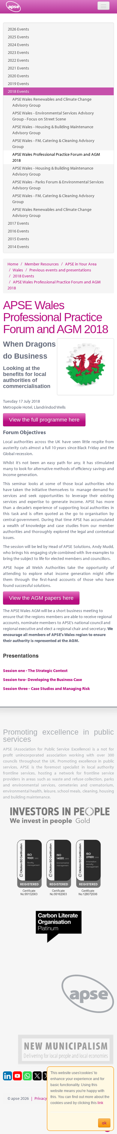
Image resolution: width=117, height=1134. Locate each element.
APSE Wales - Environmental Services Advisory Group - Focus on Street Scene (53, 116)
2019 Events (18, 83)
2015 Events (18, 238)
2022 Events (18, 60)
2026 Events (18, 29)
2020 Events (18, 75)
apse (13, 6)
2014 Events (18, 246)
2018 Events (18, 91)
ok (104, 1123)
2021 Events (18, 68)
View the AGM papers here (41, 598)
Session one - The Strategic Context (35, 670)
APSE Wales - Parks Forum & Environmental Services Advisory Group (58, 185)
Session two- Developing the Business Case (42, 679)
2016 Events (18, 231)
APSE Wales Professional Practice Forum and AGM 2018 (56, 157)
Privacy (40, 1098)
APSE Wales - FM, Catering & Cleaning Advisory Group (53, 143)
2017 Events (18, 223)
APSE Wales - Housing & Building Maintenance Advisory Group (52, 129)
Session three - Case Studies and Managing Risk (46, 688)
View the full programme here (44, 420)
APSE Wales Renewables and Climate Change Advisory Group (52, 102)
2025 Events (18, 37)
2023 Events (18, 52)
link (100, 1103)
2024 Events (18, 44)
